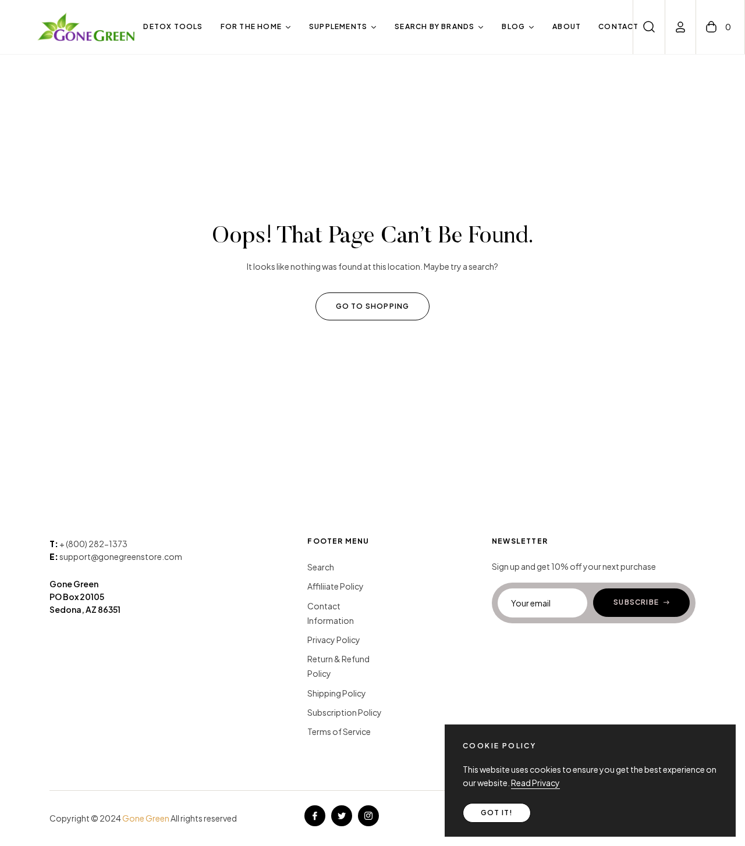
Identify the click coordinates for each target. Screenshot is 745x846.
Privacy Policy (333, 639)
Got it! (497, 812)
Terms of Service (339, 731)
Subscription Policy (344, 712)
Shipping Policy (336, 693)
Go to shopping (373, 306)
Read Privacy (535, 782)
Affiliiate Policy (335, 586)
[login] (680, 27)
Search (320, 567)
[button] (649, 26)
